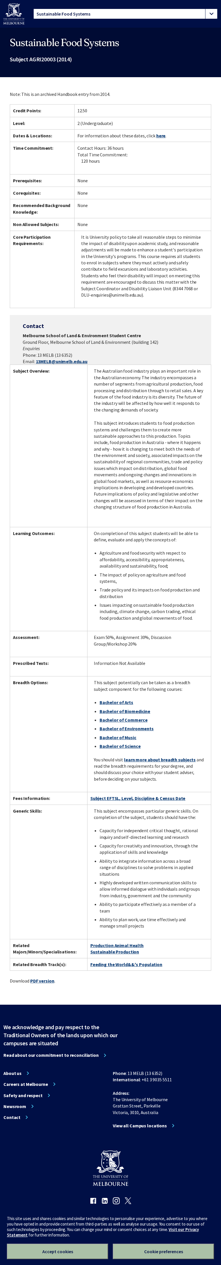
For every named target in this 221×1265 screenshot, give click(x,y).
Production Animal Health (117, 945)
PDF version (42, 981)
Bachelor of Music (118, 737)
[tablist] (125, 14)
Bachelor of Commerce (124, 720)
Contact (11, 1117)
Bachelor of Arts (116, 702)
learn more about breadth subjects (160, 760)
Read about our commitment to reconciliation (51, 1055)
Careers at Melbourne (25, 1084)
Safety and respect (23, 1095)
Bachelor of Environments (127, 728)
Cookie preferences (163, 1251)
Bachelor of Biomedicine (125, 711)
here (161, 136)
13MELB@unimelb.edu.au (61, 361)
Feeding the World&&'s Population (126, 964)
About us (12, 1073)
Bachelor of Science (120, 746)
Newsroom (14, 1106)
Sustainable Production (114, 952)
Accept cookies (57, 1251)
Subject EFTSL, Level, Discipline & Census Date (137, 798)
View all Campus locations (140, 1126)
